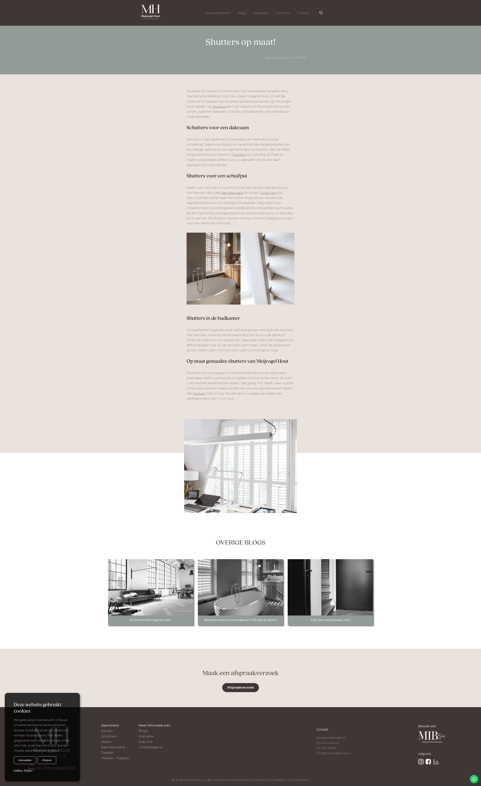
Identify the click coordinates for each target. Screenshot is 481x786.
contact (199, 393)
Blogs (242, 13)
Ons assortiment (218, 13)
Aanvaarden (24, 760)
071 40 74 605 (326, 748)
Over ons (283, 13)
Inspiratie (261, 13)
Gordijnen (268, 193)
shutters (219, 106)
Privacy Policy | (262, 780)
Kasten (106, 742)
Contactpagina (150, 747)
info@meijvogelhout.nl (333, 753)
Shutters (239, 154)
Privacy (28, 770)
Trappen (107, 752)
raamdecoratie (232, 193)
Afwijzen (46, 760)
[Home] (150, 13)
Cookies (18, 770)
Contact (303, 13)
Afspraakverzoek (240, 687)
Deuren (107, 731)
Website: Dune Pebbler (291, 780)
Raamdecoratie (113, 747)
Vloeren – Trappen (115, 758)
